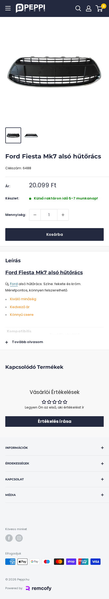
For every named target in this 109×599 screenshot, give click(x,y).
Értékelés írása (54, 421)
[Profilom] (88, 8)
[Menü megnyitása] (8, 8)
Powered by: (14, 588)
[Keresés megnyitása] (78, 8)
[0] (99, 8)
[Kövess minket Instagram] (19, 538)
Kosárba (54, 234)
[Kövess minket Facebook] (9, 538)
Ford (14, 283)
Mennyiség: (15, 214)
